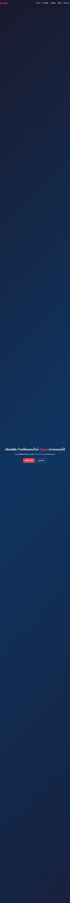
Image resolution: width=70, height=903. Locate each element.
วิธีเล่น (59, 3)
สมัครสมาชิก (29, 460)
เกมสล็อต (53, 3)
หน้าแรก (38, 3)
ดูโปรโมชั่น (41, 460)
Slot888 (3, 3)
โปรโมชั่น (45, 3)
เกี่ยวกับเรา (67, 3)
